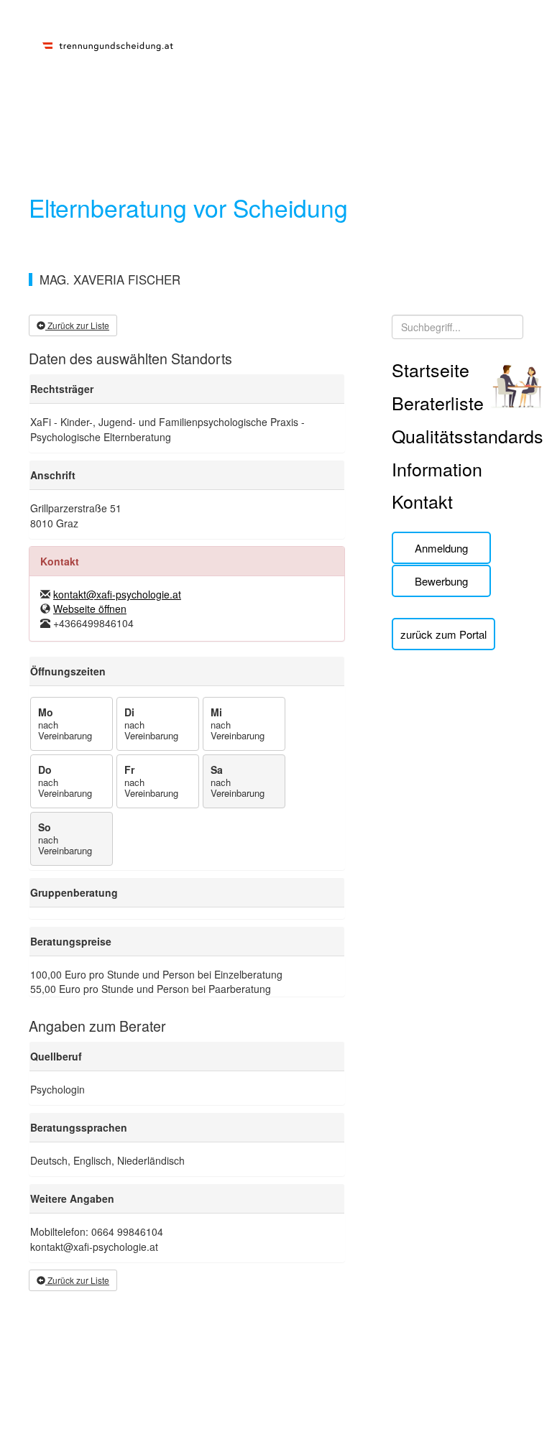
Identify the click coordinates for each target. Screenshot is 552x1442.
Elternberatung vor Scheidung (188, 207)
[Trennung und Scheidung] (108, 44)
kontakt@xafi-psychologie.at (117, 594)
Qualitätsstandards (467, 435)
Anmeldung (441, 547)
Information (437, 468)
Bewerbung (441, 580)
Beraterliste (438, 402)
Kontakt (422, 501)
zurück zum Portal (443, 634)
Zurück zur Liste (77, 325)
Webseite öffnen (89, 608)
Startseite (430, 369)
